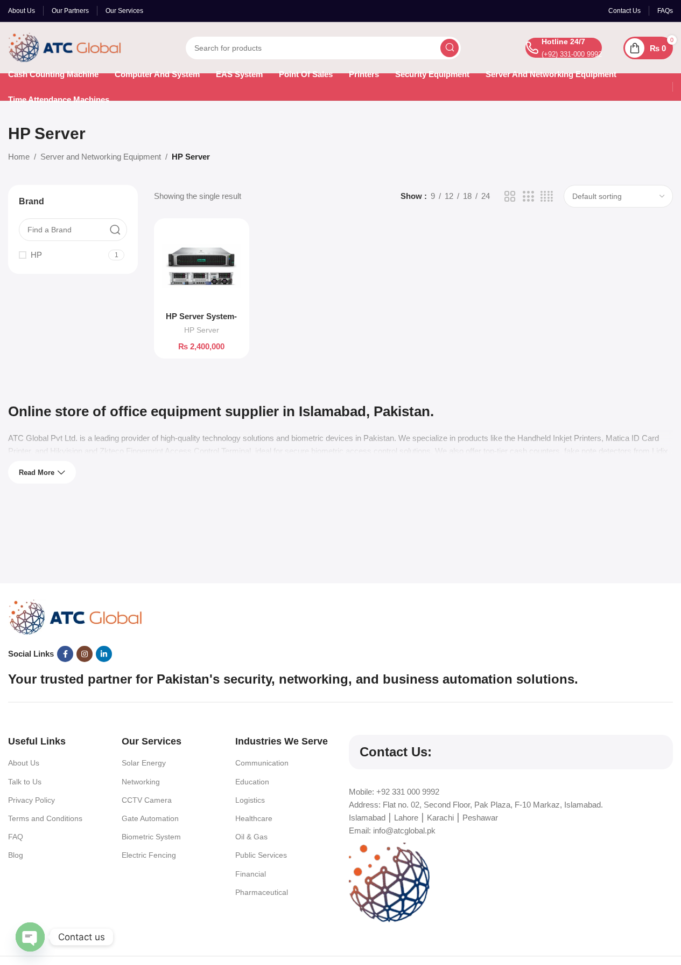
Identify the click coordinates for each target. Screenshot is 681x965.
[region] (340, 933)
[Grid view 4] (546, 196)
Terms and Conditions (45, 818)
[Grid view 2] (509, 196)
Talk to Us (24, 781)
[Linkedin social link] (104, 654)
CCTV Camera (147, 800)
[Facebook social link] (65, 654)
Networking (141, 781)
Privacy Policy (31, 800)
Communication (262, 763)
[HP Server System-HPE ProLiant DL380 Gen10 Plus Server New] (201, 266)
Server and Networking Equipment (100, 156)
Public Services (261, 855)
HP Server (201, 330)
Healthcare (253, 818)
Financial (250, 874)
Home (19, 156)
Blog (15, 855)
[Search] (449, 48)
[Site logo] (64, 46)
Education (252, 781)
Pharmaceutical (261, 892)
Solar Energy (144, 763)
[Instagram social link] (84, 654)
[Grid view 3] (528, 196)
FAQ (15, 836)
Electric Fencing (149, 855)
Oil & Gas (251, 836)
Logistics (250, 800)
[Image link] (75, 616)
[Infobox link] (563, 48)
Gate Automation (150, 818)
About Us (23, 763)
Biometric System (151, 836)
